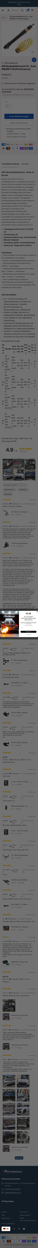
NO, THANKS (28, 634)
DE (8, 1229)
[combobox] (6, 1229)
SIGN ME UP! (28, 631)
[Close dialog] (36, 612)
